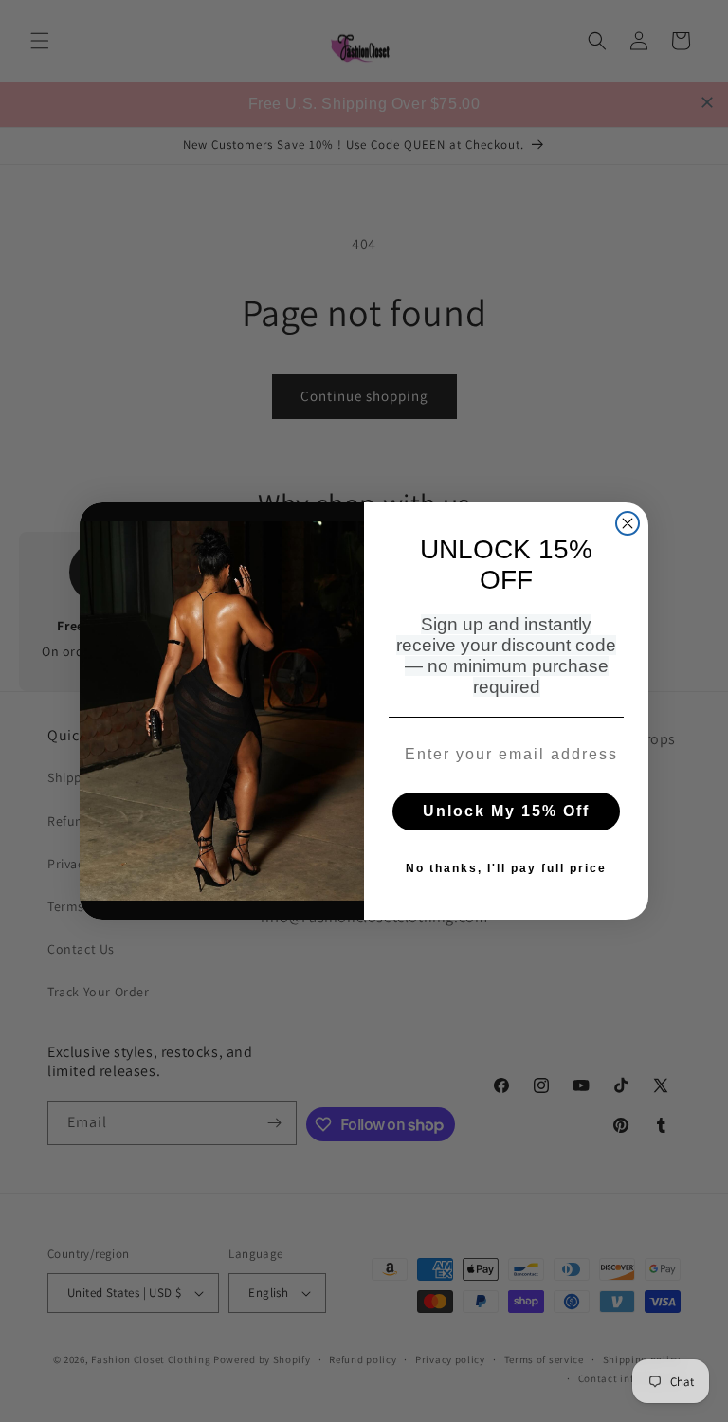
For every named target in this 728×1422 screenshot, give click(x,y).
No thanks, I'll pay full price (506, 868)
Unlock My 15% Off (506, 811)
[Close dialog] (627, 523)
